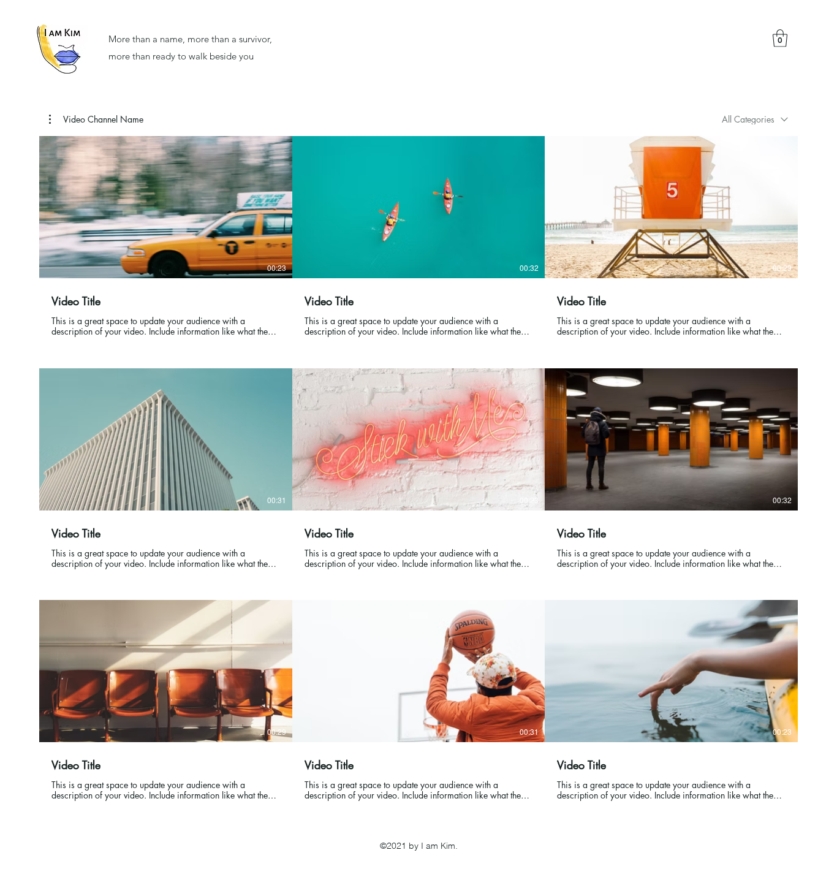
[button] (780, 38)
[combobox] (755, 119)
